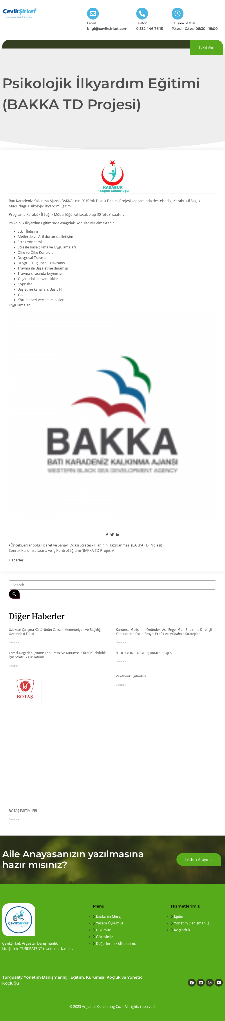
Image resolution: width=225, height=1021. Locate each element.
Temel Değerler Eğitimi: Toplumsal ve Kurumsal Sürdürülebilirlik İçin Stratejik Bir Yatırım (57, 655)
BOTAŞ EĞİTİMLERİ (23, 810)
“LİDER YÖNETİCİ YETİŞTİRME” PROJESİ (144, 653)
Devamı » (14, 642)
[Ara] (14, 594)
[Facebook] (192, 983)
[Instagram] (210, 983)
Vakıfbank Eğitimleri (131, 676)
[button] (206, 47)
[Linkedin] (201, 983)
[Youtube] (219, 983)
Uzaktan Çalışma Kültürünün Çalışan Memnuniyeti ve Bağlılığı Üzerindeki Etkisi (55, 631)
